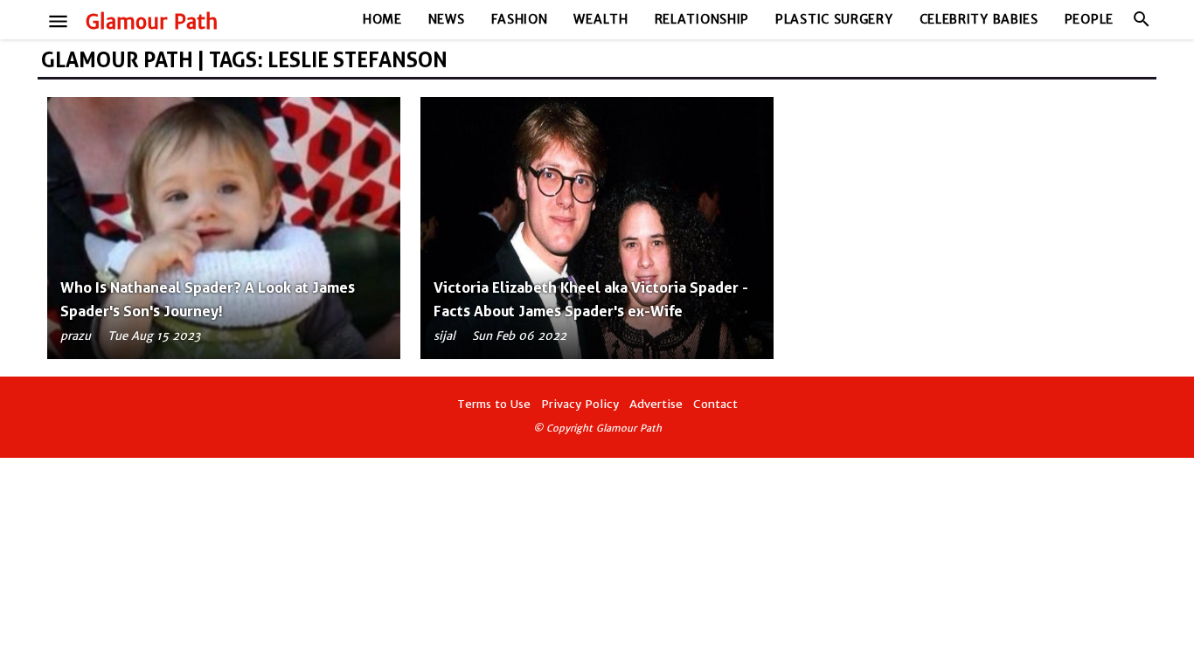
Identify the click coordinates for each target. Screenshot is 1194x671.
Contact (715, 404)
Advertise (656, 404)
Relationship (702, 19)
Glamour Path (152, 22)
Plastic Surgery (834, 19)
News (446, 19)
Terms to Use (494, 404)
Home (382, 19)
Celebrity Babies (979, 19)
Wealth (600, 19)
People (1089, 19)
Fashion (519, 19)
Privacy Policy (580, 404)
